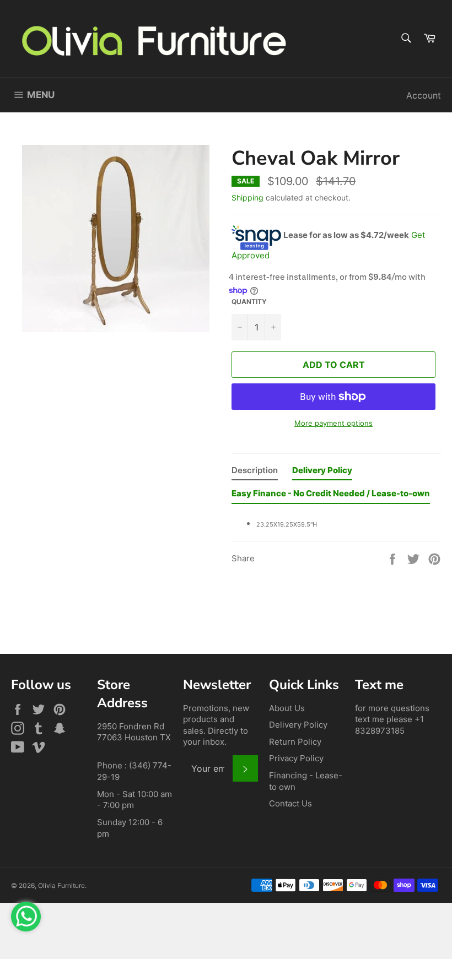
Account (423, 95)
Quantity (249, 301)
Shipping (247, 197)
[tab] (255, 473)
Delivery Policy (298, 724)
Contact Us (290, 803)
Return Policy (295, 741)
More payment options (333, 423)
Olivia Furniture (61, 885)
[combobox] (405, 38)
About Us (287, 708)
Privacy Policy (296, 758)
